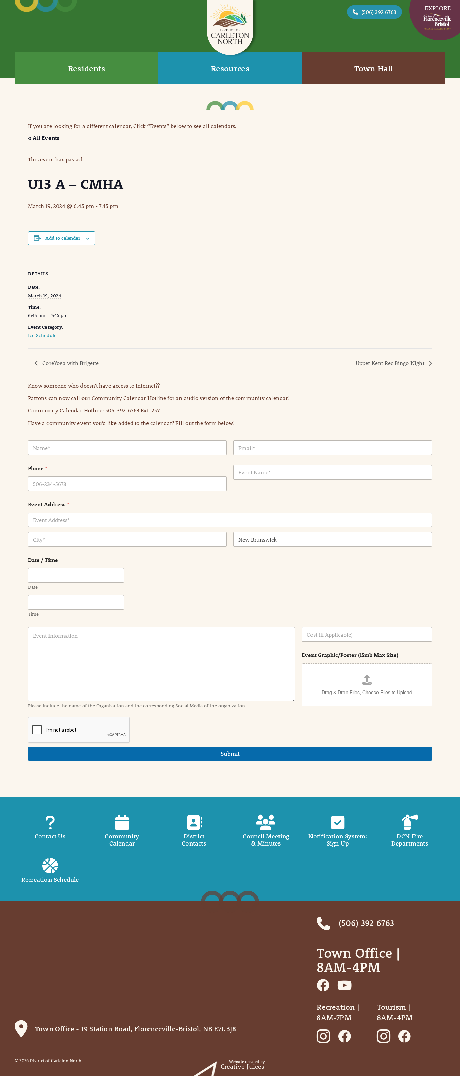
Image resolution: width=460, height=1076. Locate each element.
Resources (230, 68)
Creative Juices (243, 1066)
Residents (86, 68)
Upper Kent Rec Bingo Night (391, 362)
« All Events (44, 137)
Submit (230, 753)
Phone (37, 468)
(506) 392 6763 (378, 12)
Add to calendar (62, 238)
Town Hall (373, 68)
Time (33, 614)
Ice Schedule (42, 335)
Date (33, 587)
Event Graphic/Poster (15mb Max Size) (350, 655)
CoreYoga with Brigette (70, 362)
